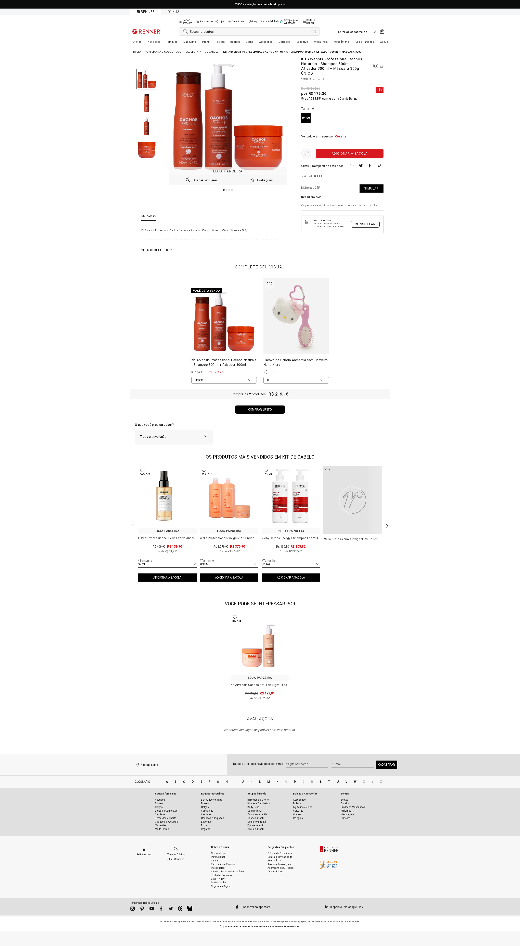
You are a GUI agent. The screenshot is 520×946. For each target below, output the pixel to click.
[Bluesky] (189, 909)
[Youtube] (151, 909)
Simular (371, 188)
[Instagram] (132, 909)
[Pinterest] (142, 909)
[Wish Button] (306, 154)
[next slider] (132, 526)
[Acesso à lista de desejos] (373, 33)
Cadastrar (386, 764)
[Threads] (180, 909)
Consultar (365, 224)
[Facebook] (161, 909)
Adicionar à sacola (350, 154)
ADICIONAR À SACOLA (167, 577)
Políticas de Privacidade (219, 922)
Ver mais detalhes (154, 250)
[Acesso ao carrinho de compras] (382, 33)
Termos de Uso (244, 922)
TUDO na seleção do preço (260, 4)
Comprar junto (260, 409)
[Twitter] (170, 909)
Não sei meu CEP (311, 197)
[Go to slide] (224, 190)
